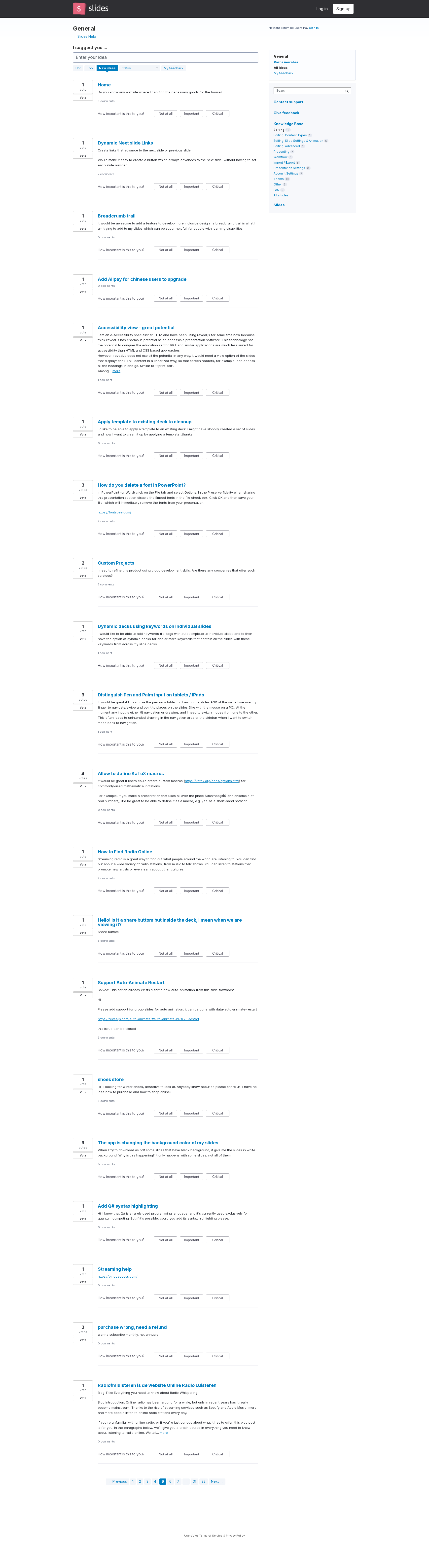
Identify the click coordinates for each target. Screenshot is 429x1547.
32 (204, 1481)
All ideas (280, 68)
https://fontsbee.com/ (114, 512)
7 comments (106, 174)
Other (278, 184)
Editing (279, 130)
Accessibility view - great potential (136, 327)
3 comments (106, 101)
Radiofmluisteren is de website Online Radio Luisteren (157, 1385)
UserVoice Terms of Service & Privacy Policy (214, 1535)
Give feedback (286, 113)
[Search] (347, 90)
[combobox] (309, 91)
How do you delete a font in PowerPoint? (142, 485)
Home (104, 84)
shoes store (111, 1079)
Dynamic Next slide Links (125, 142)
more (116, 371)
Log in (322, 8)
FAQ (277, 190)
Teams (279, 179)
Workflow (280, 157)
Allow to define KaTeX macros (131, 773)
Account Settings (286, 173)
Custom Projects (116, 563)
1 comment (105, 380)
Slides (279, 205)
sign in (314, 28)
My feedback (173, 68)
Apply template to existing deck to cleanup (144, 421)
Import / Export (284, 162)
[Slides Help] (90, 8)
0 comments (106, 237)
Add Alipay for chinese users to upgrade (142, 279)
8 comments (106, 1164)
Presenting (281, 151)
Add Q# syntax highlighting (128, 1206)
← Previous (117, 1481)
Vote (83, 97)
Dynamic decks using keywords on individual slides (154, 626)
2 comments (106, 521)
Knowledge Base (288, 124)
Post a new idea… (287, 62)
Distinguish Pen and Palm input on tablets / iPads (151, 694)
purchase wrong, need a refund (132, 1327)
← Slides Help (84, 36)
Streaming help (115, 1269)
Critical (220, 114)
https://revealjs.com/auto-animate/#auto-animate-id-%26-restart (148, 1019)
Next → (217, 1481)
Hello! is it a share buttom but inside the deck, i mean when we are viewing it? (170, 922)
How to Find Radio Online (125, 851)
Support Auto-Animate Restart (131, 982)
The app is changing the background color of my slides (158, 1142)
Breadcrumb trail (117, 215)
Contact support (288, 102)
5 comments (106, 940)
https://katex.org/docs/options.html (212, 781)
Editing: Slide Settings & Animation (298, 141)
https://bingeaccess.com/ (118, 1276)
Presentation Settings (289, 168)
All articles (281, 195)
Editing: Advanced (287, 146)
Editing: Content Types (290, 135)
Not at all (168, 114)
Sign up (343, 8)
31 (194, 1481)
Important (193, 114)
